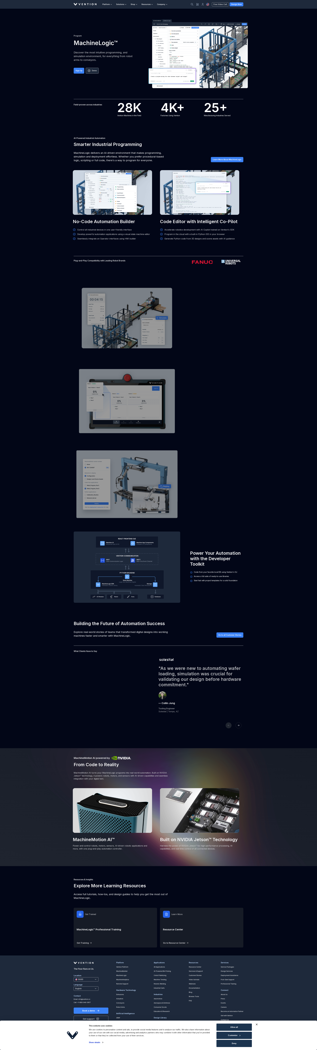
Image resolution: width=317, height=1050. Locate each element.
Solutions (120, 4)
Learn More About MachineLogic (227, 159)
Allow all (234, 1027)
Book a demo (88, 1010)
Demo (94, 70)
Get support (88, 1019)
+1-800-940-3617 (84, 1002)
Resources (146, 4)
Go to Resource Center (174, 943)
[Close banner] (257, 1024)
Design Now (236, 4)
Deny (234, 1043)
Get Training (83, 943)
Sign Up (79, 70)
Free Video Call (220, 4)
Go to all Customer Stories (229, 635)
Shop (133, 4)
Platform (106, 4)
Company (161, 4)
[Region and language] (207, 4)
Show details (94, 1042)
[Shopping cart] (197, 4)
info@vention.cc (84, 999)
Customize (232, 1035)
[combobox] (86, 979)
